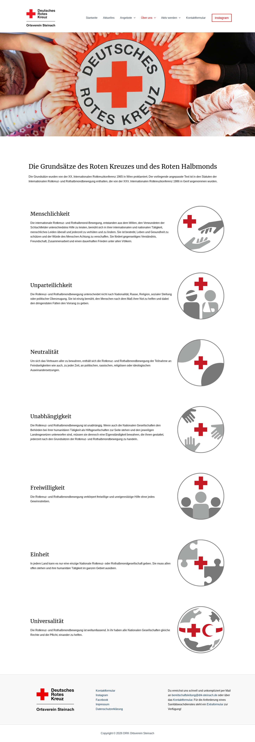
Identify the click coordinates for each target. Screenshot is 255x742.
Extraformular (215, 704)
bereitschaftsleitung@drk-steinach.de (194, 695)
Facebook (102, 699)
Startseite (91, 17)
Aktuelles (108, 17)
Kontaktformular (196, 17)
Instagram (102, 695)
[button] (133, 18)
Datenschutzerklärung (109, 709)
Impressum (102, 704)
